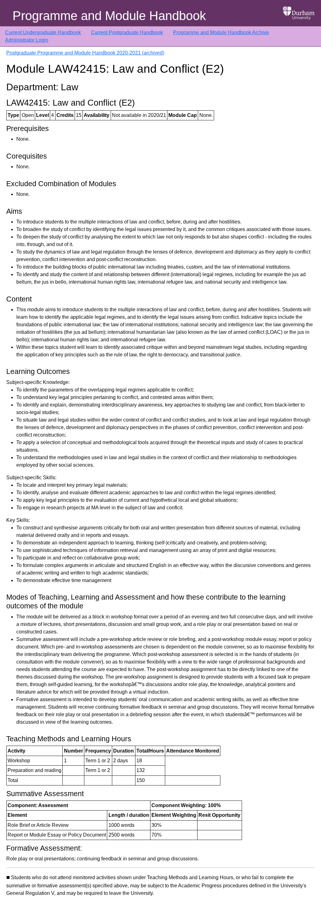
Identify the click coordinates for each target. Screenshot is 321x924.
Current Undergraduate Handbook (43, 32)
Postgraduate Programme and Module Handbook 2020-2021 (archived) (85, 52)
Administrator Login (26, 40)
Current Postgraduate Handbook (127, 32)
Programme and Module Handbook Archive (221, 32)
